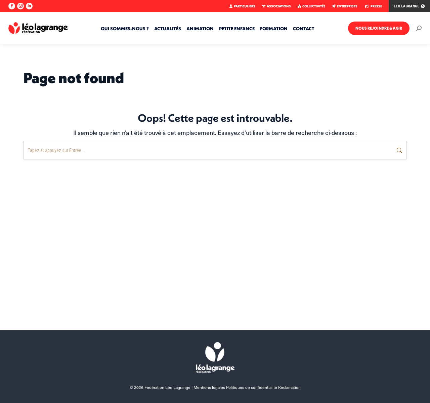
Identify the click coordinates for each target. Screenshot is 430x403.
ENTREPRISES (347, 6)
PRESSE (376, 6)
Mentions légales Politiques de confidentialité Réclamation (247, 387)
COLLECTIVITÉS (314, 6)
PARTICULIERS (244, 6)
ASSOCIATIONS (279, 6)
